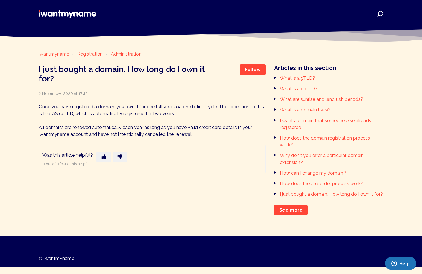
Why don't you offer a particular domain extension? (322, 159)
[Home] (67, 14)
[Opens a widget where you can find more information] (400, 264)
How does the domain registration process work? (325, 141)
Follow (252, 69)
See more (291, 210)
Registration (90, 54)
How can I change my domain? (313, 173)
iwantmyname (54, 54)
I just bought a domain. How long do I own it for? (331, 194)
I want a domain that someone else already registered (325, 124)
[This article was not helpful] (120, 157)
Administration (126, 54)
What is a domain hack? (305, 110)
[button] (379, 14)
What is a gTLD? (297, 78)
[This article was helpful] (103, 157)
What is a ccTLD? (299, 88)
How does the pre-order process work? (321, 183)
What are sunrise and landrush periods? (321, 99)
